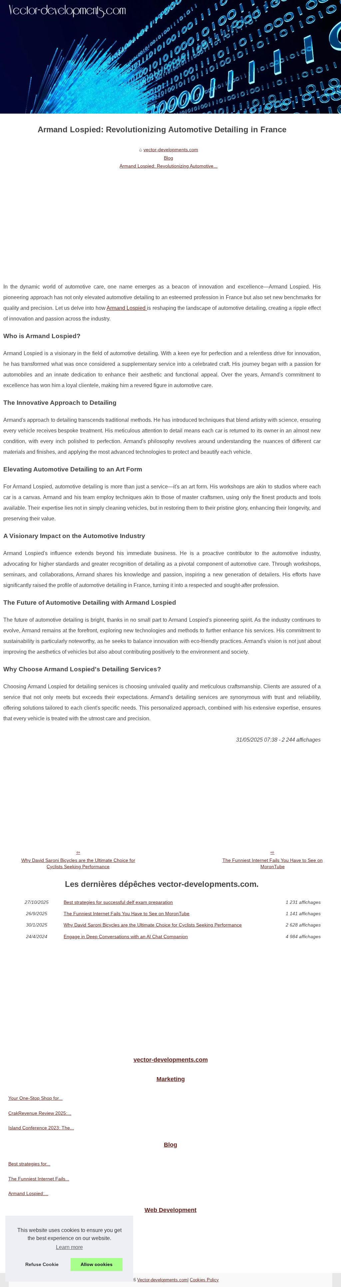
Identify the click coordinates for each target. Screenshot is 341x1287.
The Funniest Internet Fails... (38, 1178)
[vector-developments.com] (170, 57)
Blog (168, 158)
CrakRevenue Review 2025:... (39, 1113)
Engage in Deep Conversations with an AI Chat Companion (126, 936)
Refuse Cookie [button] (42, 1264)
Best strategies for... (29, 1163)
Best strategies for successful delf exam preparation (118, 902)
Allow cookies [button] (97, 1264)
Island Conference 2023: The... (41, 1127)
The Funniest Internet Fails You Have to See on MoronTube (272, 863)
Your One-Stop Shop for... (35, 1098)
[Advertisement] (162, 221)
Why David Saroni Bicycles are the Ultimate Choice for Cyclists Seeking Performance (78, 863)
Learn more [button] (69, 1247)
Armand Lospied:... (28, 1193)
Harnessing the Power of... (36, 1244)
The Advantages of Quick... (36, 1229)
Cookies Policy (204, 1279)
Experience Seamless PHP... (38, 1259)
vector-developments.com (171, 149)
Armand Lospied (127, 308)
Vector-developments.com (162, 1279)
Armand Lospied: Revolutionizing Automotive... (168, 166)
